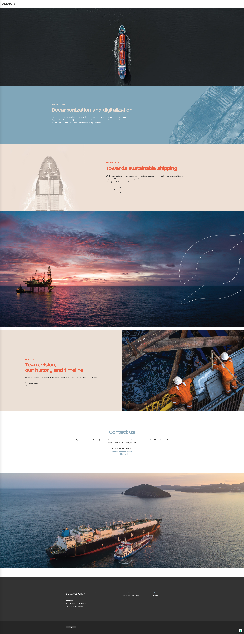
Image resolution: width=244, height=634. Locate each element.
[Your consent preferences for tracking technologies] (240, 630)
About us (98, 593)
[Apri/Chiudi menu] (240, 4)
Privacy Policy (71, 627)
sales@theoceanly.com (131, 596)
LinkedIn (155, 596)
